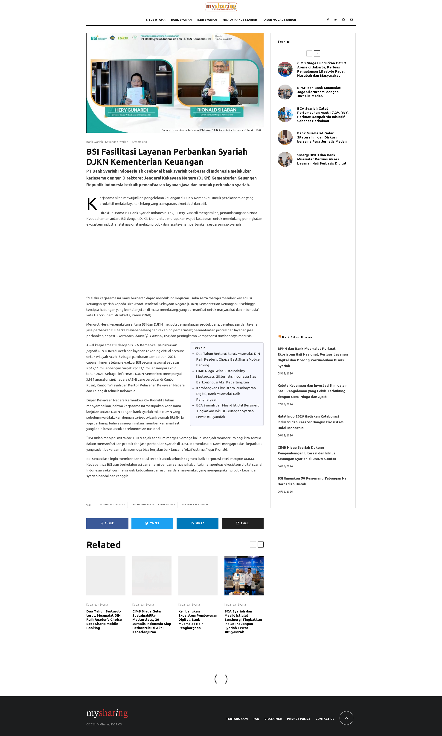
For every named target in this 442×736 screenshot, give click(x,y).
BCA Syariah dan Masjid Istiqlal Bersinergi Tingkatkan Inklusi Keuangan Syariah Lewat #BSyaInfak (228, 411)
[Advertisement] (175, 263)
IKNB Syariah (207, 19)
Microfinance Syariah (239, 19)
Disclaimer (273, 718)
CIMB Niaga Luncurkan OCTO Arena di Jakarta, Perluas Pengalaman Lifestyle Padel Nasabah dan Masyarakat (321, 69)
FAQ (256, 718)
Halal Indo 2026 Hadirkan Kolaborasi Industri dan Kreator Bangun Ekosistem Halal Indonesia (310, 422)
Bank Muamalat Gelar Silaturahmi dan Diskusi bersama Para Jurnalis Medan (322, 137)
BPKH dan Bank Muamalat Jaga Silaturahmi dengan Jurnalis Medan (319, 92)
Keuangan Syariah (116, 141)
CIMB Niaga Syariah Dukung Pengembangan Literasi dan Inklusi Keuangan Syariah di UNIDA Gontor (307, 453)
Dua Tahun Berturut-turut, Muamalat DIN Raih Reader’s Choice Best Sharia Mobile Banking (228, 359)
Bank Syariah (181, 19)
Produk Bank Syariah (196, 505)
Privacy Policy (298, 718)
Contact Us (325, 718)
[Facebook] (328, 20)
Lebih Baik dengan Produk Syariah (154, 505)
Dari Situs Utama (297, 337)
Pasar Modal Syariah (279, 19)
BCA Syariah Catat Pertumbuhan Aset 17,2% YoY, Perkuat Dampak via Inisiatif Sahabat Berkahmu (323, 114)
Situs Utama (156, 19)
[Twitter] (336, 20)
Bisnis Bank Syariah (113, 505)
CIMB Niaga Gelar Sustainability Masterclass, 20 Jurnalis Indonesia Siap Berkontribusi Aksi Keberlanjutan (226, 376)
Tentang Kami (237, 718)
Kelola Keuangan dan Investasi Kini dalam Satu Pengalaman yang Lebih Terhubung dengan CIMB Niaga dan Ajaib (312, 391)
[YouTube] (351, 20)
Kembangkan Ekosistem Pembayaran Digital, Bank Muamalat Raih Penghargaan (226, 393)
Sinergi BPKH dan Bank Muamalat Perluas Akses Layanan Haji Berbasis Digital (321, 159)
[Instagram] (343, 20)
